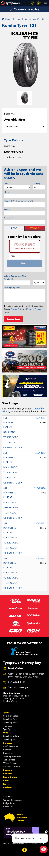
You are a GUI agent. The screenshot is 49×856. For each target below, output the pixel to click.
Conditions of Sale (34, 843)
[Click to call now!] (32, 3)
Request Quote (13, 319)
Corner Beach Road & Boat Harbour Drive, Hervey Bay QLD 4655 (26, 675)
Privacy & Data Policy (19, 843)
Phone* (18, 201)
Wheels (7, 732)
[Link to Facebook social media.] (24, 850)
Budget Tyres (9, 803)
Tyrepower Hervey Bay (26, 9)
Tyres (6, 712)
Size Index (8, 796)
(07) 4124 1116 (16, 682)
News (6, 783)
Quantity (36, 183)
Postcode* (8, 218)
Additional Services (12, 766)
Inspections (8, 753)
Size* (6, 183)
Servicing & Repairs (12, 756)
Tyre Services (9, 759)
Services (7, 742)
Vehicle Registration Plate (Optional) (15, 277)
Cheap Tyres (8, 806)
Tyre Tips (7, 729)
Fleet (5, 780)
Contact (7, 773)
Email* (7, 209)
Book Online (10, 776)
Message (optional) (12, 287)
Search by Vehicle (11, 715)
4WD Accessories (11, 746)
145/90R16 (40, 418)
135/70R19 (40, 523)
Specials (7, 770)
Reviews (7, 787)
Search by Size (10, 719)
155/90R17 (40, 453)
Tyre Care (7, 726)
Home (7, 19)
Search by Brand (10, 722)
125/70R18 (40, 488)
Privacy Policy (17, 309)
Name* (7, 192)
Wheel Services (10, 763)
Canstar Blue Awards (12, 800)
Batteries (7, 749)
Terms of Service (34, 309)
